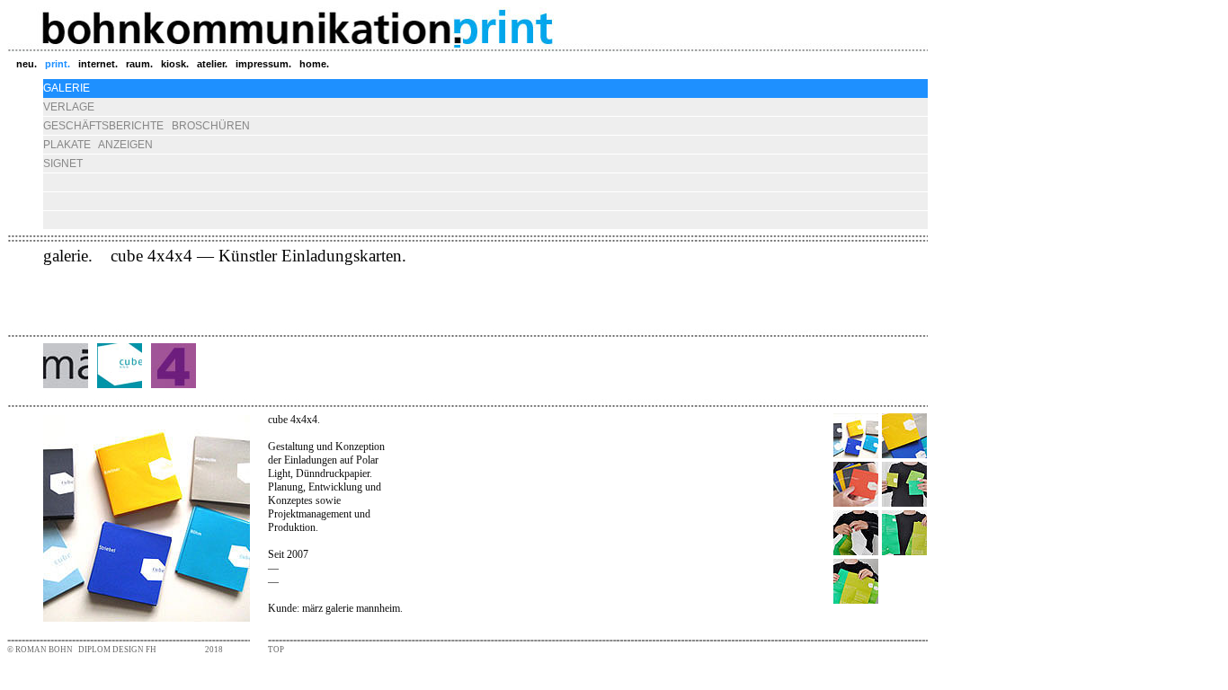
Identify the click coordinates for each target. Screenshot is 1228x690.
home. (314, 63)
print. (57, 63)
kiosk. (175, 63)
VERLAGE (68, 107)
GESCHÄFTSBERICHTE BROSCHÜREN (146, 125)
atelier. (212, 63)
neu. (26, 63)
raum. (139, 63)
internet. (98, 63)
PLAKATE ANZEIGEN (98, 144)
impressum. (263, 63)
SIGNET (63, 163)
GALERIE (66, 88)
